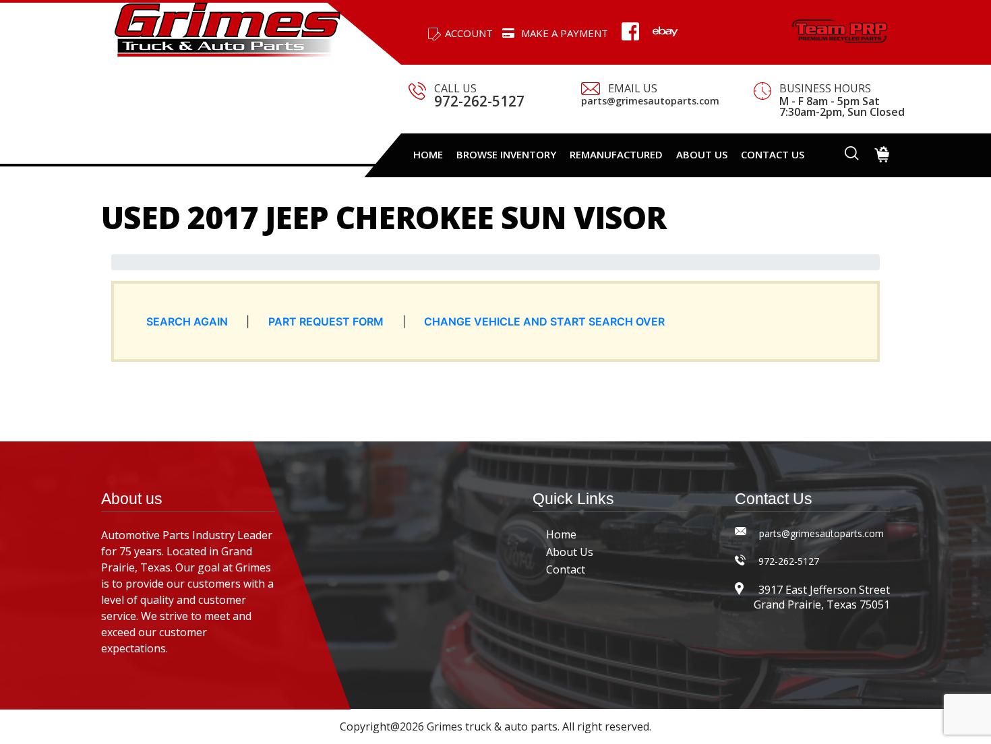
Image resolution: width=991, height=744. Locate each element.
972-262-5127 (479, 101)
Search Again (187, 321)
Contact (565, 569)
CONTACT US (772, 154)
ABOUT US (701, 154)
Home (428, 154)
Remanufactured (616, 154)
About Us (569, 552)
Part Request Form (326, 321)
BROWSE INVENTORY (506, 154)
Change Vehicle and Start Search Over (544, 321)
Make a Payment (564, 33)
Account (469, 33)
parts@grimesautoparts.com (650, 101)
